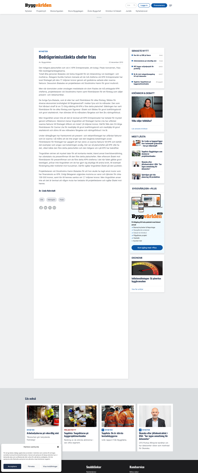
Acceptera (12, 466)
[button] (58, 447)
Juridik (129, 11)
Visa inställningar (50, 466)
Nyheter (28, 11)
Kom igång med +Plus (147, 248)
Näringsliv (51, 200)
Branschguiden (56, 11)
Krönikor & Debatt (113, 11)
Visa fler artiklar (137, 289)
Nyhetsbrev (91, 472)
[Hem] (38, 5)
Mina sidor (134, 472)
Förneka (31, 466)
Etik (41, 200)
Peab (62, 200)
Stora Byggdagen (75, 11)
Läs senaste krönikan (139, 129)
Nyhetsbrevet (141, 11)
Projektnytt (41, 11)
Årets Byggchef (94, 11)
